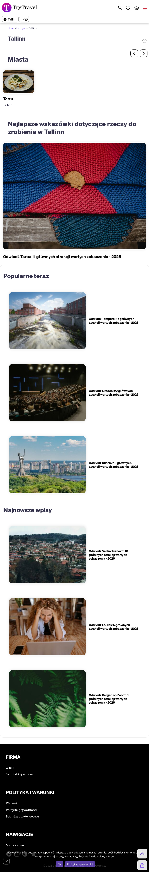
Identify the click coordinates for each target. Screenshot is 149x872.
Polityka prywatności (21, 810)
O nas (10, 768)
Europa (21, 28)
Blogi (24, 19)
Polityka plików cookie (22, 816)
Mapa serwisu (16, 845)
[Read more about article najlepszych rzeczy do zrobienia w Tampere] (47, 320)
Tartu (8, 98)
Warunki (12, 803)
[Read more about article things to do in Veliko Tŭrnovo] (47, 554)
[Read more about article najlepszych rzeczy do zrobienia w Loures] (47, 626)
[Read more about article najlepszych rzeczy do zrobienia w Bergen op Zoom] (47, 698)
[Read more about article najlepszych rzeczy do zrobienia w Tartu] (74, 196)
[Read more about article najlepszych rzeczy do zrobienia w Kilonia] (47, 464)
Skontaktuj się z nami (21, 774)
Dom (11, 28)
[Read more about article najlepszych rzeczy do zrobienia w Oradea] (47, 392)
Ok (60, 864)
